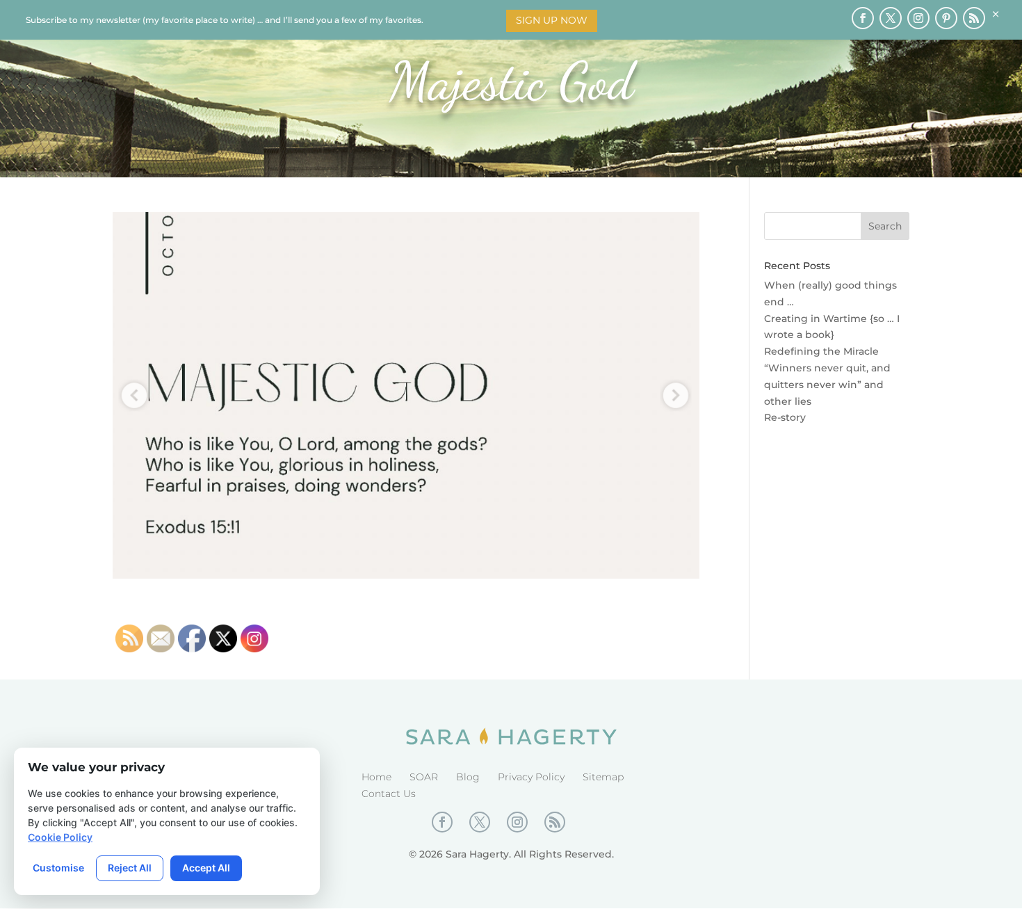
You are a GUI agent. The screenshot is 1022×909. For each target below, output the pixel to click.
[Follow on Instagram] (918, 18)
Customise (58, 868)
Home (376, 777)
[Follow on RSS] (974, 18)
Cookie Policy (60, 837)
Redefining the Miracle (821, 351)
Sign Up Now (551, 20)
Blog (468, 777)
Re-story (785, 417)
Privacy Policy (531, 777)
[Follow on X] (890, 18)
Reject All (130, 868)
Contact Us (389, 793)
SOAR (423, 777)
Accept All (206, 868)
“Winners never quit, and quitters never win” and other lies (827, 385)
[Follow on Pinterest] (946, 18)
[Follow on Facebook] (863, 18)
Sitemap (603, 777)
